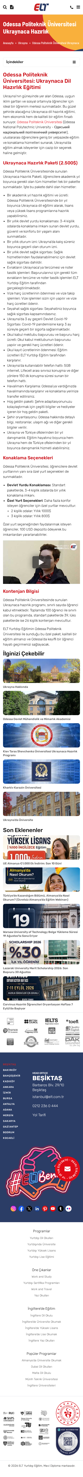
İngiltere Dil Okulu (41, 1315)
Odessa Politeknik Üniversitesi (39, 122)
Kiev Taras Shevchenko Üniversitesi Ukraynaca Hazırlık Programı (40, 753)
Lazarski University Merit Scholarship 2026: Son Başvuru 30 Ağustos (35, 970)
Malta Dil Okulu (41, 1373)
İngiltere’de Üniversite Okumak (41, 1321)
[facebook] (21, 1209)
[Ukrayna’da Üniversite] (41, 804)
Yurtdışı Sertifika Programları (41, 1283)
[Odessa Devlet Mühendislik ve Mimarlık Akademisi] (41, 703)
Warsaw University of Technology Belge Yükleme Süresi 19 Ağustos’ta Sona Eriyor (40, 934)
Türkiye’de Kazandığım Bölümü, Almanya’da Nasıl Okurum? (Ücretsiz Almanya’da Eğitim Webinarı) (36, 897)
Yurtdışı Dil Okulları (41, 1238)
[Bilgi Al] (11, 7)
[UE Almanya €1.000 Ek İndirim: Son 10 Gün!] (41, 847)
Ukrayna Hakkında (15, 687)
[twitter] (29, 1209)
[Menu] (78, 7)
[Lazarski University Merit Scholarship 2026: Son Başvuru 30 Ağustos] (41, 952)
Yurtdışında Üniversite (41, 1244)
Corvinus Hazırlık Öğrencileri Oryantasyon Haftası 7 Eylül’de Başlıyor (38, 1006)
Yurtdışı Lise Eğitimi (41, 1257)
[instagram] (13, 1209)
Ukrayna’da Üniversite (18, 820)
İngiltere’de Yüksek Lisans (41, 1328)
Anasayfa (8, 43)
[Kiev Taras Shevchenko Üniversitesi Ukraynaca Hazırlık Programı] (41, 735)
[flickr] (68, 1209)
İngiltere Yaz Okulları (42, 1340)
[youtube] (53, 1208)
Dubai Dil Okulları (41, 1366)
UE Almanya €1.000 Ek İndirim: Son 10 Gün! (32, 863)
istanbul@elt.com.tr (48, 1097)
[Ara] (5, 7)
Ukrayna (23, 43)
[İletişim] (71, 7)
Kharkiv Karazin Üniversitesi (22, 787)
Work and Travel (41, 1289)
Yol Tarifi (39, 1115)
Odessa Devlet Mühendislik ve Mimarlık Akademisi (37, 719)
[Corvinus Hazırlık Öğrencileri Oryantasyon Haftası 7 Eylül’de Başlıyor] (41, 988)
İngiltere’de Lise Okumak (41, 1334)
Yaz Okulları (41, 1295)
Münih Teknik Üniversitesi (41, 1379)
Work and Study (42, 1276)
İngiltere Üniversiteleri (41, 1385)
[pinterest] (45, 1208)
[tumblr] (61, 1209)
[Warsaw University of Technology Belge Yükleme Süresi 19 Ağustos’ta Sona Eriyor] (41, 916)
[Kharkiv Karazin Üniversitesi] (41, 771)
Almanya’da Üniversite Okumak (41, 1360)
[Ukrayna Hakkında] (41, 671)
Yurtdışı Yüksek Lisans (41, 1250)
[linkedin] (37, 1209)
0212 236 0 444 (45, 1106)
